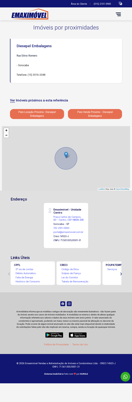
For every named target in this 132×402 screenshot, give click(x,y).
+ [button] (6, 130)
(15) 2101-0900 (61, 228)
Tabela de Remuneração (74, 281)
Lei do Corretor (69, 277)
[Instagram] (69, 303)
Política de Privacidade (56, 344)
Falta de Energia (24, 277)
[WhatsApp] (125, 376)
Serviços (112, 269)
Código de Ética (70, 269)
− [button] (6, 135)
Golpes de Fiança (71, 273)
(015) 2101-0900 (102, 4)
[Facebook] (62, 303)
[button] (120, 3)
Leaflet (101, 189)
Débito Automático (26, 273)
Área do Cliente (79, 4)
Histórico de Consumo (28, 281)
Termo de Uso (80, 344)
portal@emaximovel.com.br (68, 232)
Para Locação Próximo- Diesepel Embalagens (37, 113)
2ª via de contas (24, 269)
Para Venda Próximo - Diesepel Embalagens (95, 113)
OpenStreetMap (122, 189)
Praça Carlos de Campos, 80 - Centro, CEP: (68, 218)
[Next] (120, 274)
